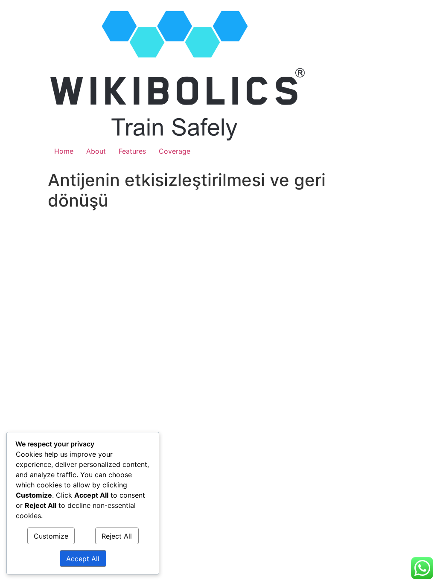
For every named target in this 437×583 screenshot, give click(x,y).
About (96, 151)
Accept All (82, 558)
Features (132, 151)
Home (63, 151)
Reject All (117, 536)
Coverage (174, 151)
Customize (51, 536)
